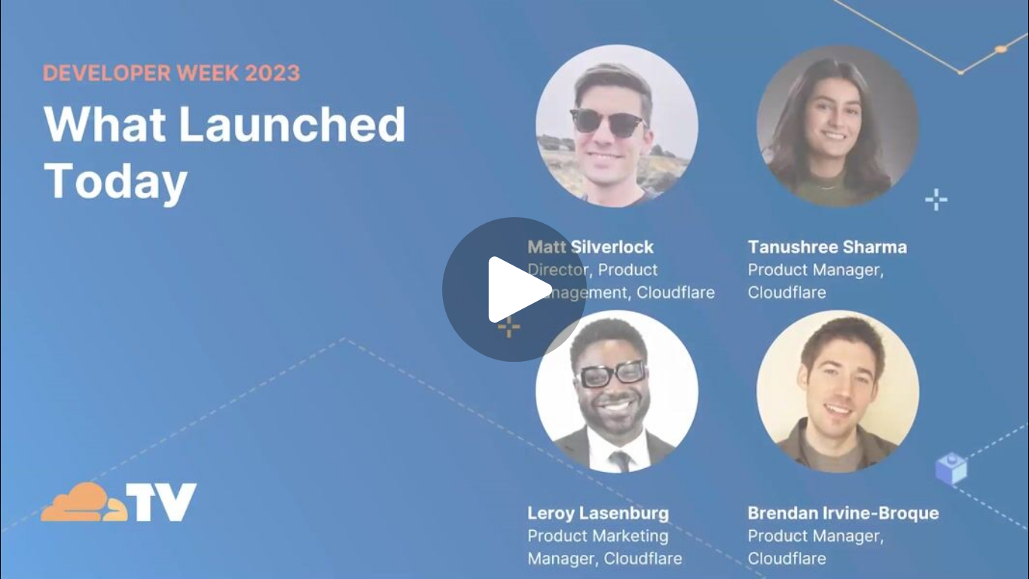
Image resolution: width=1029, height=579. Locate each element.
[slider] (461, 515)
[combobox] (873, 552)
